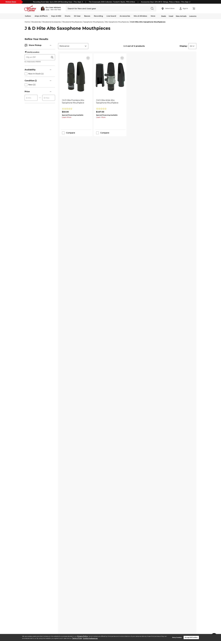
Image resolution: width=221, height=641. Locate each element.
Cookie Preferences (90, 638)
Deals (163, 16)
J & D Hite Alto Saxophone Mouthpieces (147, 22)
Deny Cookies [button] (177, 637)
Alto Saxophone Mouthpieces (117, 22)
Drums (67, 16)
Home (27, 22)
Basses (87, 16)
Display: (183, 46)
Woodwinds (36, 22)
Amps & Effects (41, 16)
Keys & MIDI (56, 16)
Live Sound (111, 16)
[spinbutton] (31, 98)
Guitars (28, 16)
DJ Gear (77, 16)
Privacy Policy (82, 636)
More (153, 16)
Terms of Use (77, 638)
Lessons (192, 16)
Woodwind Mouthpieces (72, 22)
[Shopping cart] (194, 9)
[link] (76, 103)
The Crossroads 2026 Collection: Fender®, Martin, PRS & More (112, 2)
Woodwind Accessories (51, 22)
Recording (98, 16)
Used (171, 16)
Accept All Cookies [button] (191, 637)
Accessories (125, 16)
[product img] (76, 76)
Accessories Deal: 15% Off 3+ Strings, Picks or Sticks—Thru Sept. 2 (165, 2)
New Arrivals (181, 16)
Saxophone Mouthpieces (93, 22)
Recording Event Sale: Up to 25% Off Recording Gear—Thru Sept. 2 (58, 2)
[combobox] (73, 46)
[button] (51, 9)
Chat (47, 9)
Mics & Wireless (140, 16)
